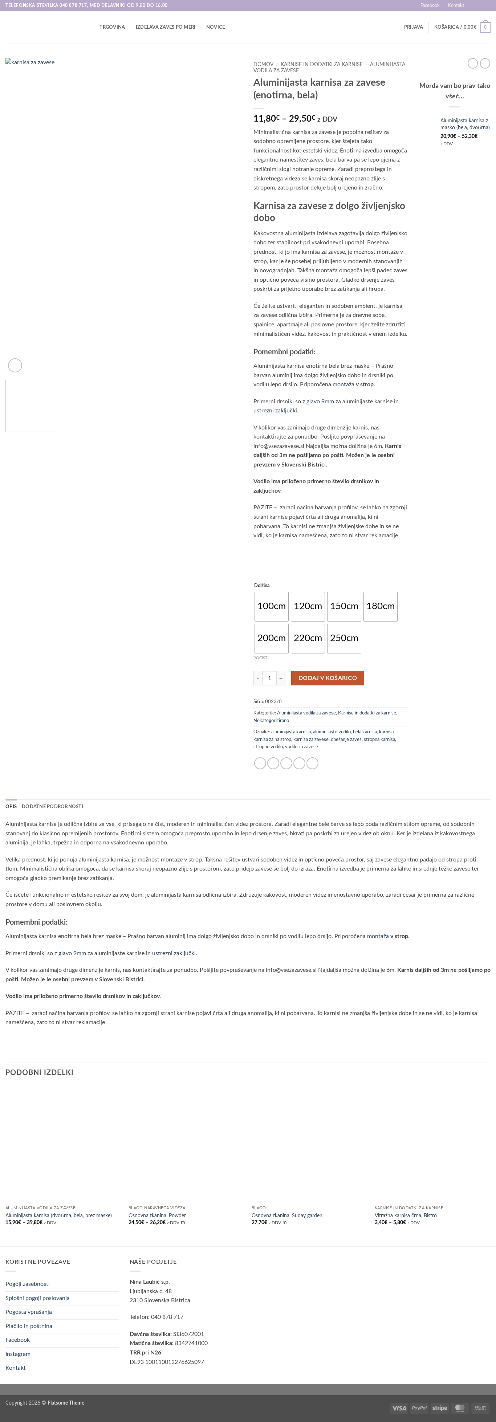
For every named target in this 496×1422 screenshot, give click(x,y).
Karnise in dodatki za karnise (322, 64)
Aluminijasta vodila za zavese (306, 713)
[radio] (271, 606)
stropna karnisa (379, 739)
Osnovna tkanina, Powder (157, 1215)
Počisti (261, 658)
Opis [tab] (11, 806)
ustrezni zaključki (275, 410)
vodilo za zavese (301, 747)
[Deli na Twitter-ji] (273, 763)
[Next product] (473, 63)
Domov (263, 64)
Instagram (18, 1354)
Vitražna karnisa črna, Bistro (406, 1215)
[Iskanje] (91, 27)
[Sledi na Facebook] (480, 5)
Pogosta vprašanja (28, 1312)
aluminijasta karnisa (291, 732)
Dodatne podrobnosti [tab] (52, 806)
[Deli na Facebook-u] (260, 763)
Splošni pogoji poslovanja (37, 1298)
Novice (215, 27)
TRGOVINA (112, 27)
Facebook (430, 5)
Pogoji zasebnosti (27, 1284)
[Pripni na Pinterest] (299, 763)
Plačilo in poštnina (28, 1326)
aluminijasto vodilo (332, 732)
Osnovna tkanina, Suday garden (287, 1215)
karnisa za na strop (272, 739)
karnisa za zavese (311, 739)
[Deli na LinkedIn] (312, 763)
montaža (343, 384)
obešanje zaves (346, 739)
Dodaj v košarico (327, 678)
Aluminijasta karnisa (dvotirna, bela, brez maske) (58, 1215)
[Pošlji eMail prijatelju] (286, 763)
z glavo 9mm (318, 401)
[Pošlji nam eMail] (487, 5)
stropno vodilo (268, 747)
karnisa (386, 732)
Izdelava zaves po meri (166, 27)
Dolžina (262, 585)
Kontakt (456, 5)
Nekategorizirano (271, 720)
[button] (413, 27)
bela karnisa (365, 732)
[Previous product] (485, 63)
